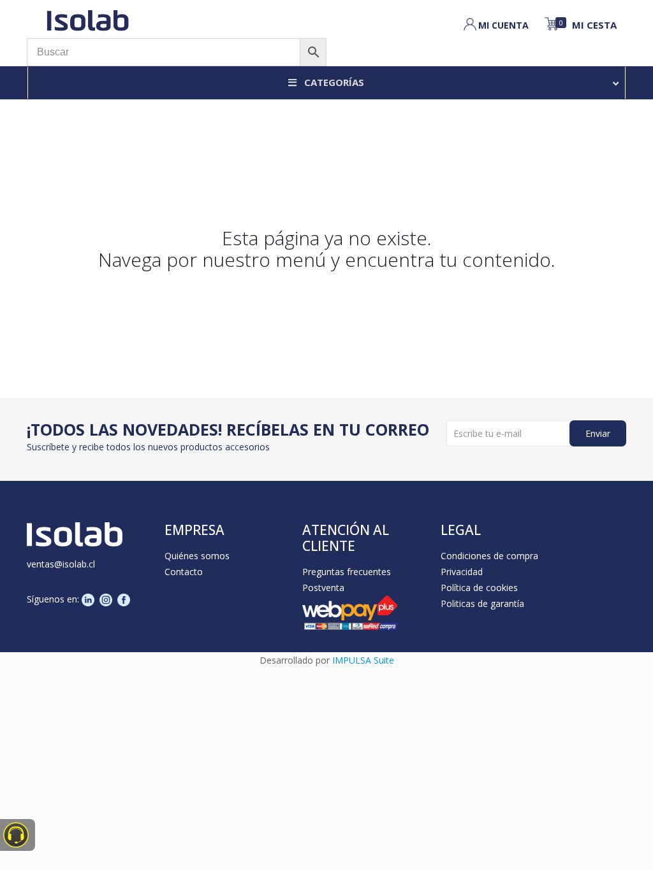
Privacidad (462, 572)
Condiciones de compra (489, 556)
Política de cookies (479, 587)
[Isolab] (87, 19)
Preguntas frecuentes (346, 572)
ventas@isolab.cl (61, 564)
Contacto (184, 572)
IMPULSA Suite (363, 660)
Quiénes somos (197, 556)
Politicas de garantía (482, 603)
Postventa (323, 587)
